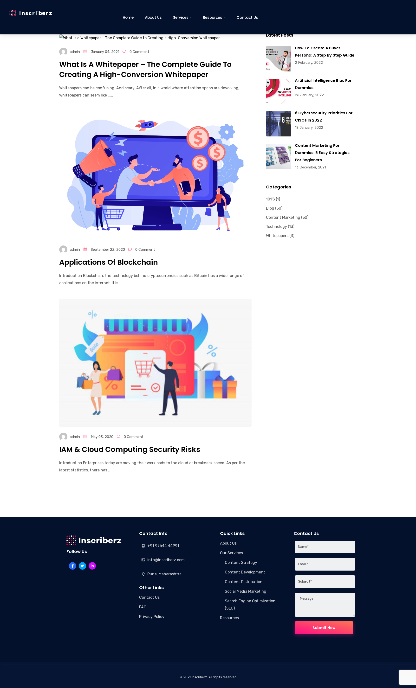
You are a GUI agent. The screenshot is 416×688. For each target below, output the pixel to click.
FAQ (142, 607)
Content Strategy (241, 562)
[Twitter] (82, 566)
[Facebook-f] (72, 566)
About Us (153, 17)
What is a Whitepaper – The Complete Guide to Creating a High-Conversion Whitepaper (145, 69)
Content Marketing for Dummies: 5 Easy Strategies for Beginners (322, 153)
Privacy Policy (151, 616)
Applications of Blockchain (108, 262)
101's (270, 199)
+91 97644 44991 (163, 545)
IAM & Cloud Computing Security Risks (129, 449)
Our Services (231, 553)
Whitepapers (277, 235)
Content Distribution (243, 581)
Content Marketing (283, 217)
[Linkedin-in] (92, 566)
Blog (270, 208)
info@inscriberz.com (166, 560)
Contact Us (247, 17)
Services (180, 17)
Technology (276, 226)
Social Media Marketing (245, 591)
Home (128, 17)
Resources (212, 17)
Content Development (245, 572)
